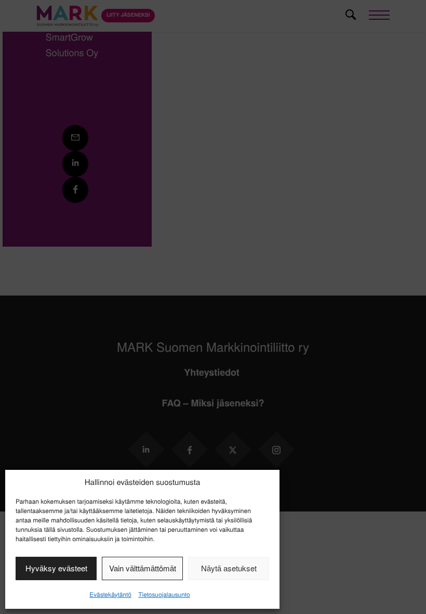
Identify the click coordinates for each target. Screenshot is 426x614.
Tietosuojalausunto (164, 594)
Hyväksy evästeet (56, 567)
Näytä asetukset (229, 567)
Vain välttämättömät (142, 567)
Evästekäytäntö (110, 594)
